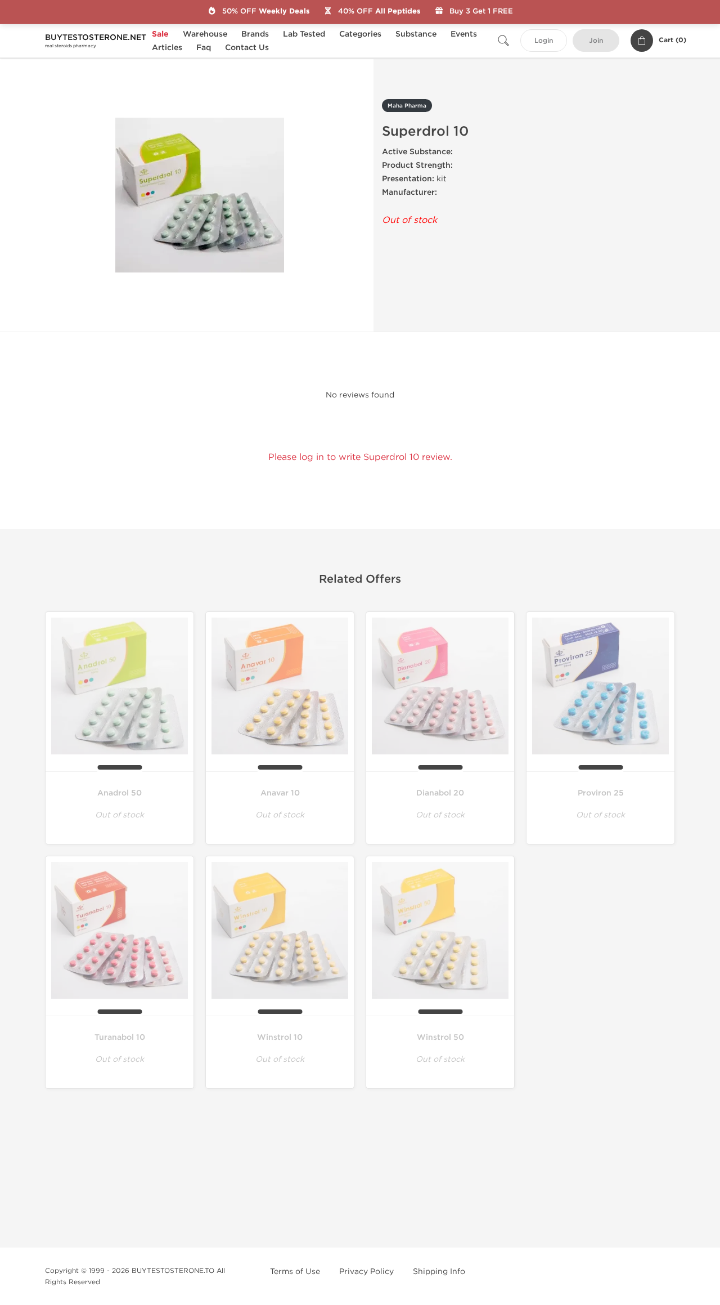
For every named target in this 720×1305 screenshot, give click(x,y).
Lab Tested (304, 34)
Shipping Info (439, 1271)
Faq (203, 47)
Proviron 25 (601, 793)
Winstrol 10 (280, 1037)
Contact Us (247, 47)
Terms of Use (295, 1271)
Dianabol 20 (440, 793)
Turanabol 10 (119, 1037)
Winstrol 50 (440, 1037)
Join (596, 41)
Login (543, 41)
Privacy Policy (366, 1271)
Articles (167, 47)
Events (464, 34)
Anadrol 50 (119, 793)
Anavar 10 (280, 793)
